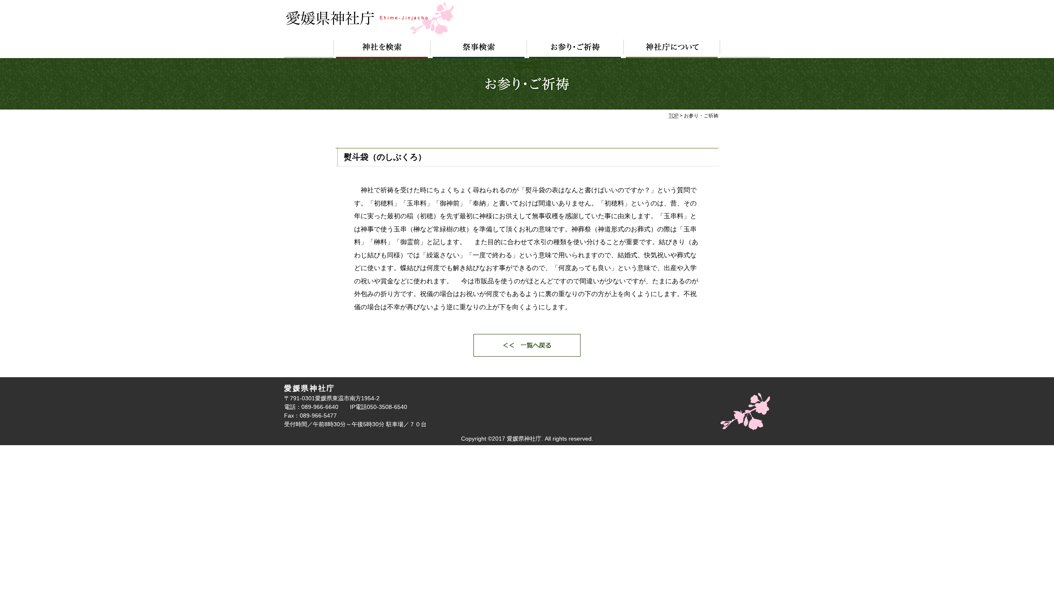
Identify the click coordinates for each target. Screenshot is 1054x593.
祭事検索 (479, 49)
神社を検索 (382, 49)
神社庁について (672, 49)
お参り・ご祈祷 (575, 49)
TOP (674, 116)
